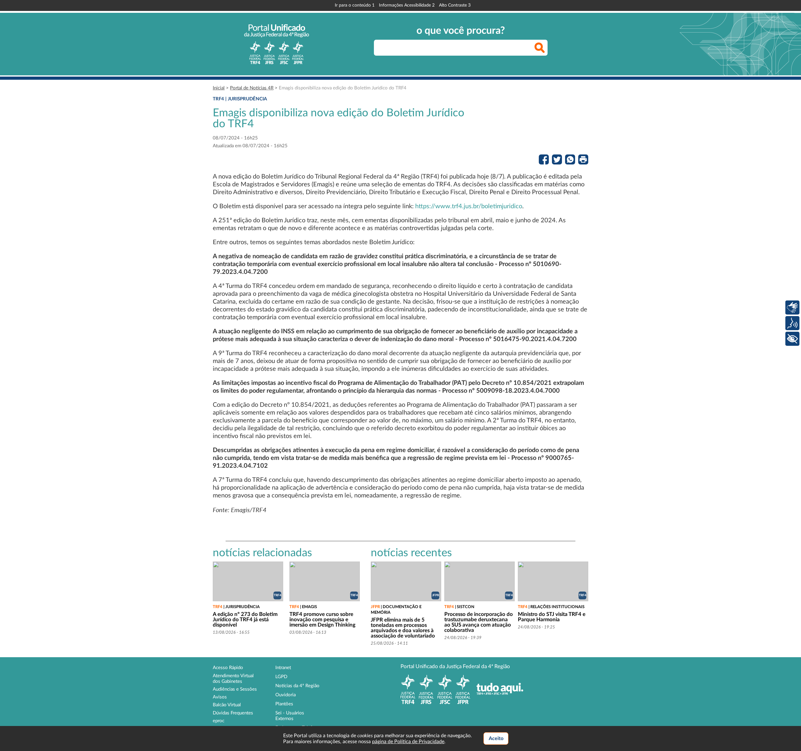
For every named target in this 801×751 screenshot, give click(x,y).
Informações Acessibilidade (407, 5)
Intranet (283, 667)
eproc (218, 720)
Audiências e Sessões (235, 689)
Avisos (220, 697)
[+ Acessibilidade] (792, 339)
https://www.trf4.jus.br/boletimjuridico (468, 206)
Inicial (219, 88)
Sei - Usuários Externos (289, 716)
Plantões (284, 704)
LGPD (281, 676)
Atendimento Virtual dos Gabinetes (233, 678)
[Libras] (792, 307)
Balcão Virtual (227, 705)
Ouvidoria (285, 695)
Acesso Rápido (228, 667)
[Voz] (792, 323)
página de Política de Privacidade (408, 741)
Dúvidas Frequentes (233, 713)
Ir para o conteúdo (355, 5)
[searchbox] (461, 48)
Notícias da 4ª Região (297, 685)
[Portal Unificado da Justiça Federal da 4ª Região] (276, 44)
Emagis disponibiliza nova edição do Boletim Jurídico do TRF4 (342, 88)
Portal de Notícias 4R (251, 88)
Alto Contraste (455, 5)
